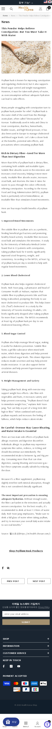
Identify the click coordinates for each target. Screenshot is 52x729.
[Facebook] (2, 567)
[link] (37, 724)
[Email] (8, 567)
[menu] (3, 8)
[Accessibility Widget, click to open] (47, 724)
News (13, 15)
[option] (26, 2)
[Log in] (40, 8)
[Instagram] (11, 666)
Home (5, 15)
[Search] (11, 9)
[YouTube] (18, 666)
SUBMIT (26, 622)
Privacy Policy (43, 607)
